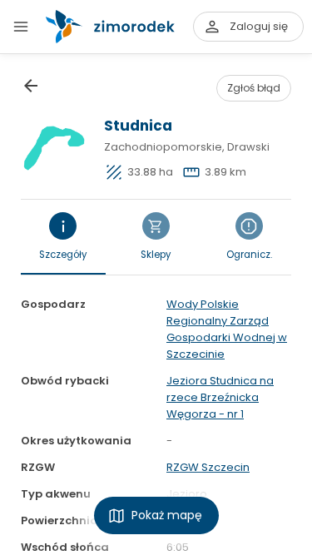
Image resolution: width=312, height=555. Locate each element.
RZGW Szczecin (208, 467)
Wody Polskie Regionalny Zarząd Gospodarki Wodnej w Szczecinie (226, 329)
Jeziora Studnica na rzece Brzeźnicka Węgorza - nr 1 (220, 397)
